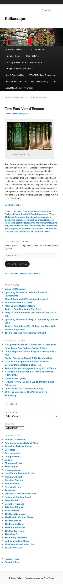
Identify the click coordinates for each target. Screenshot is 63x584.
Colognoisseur (12, 456)
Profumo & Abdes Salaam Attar (20, 493)
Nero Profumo (12, 483)
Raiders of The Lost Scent (18, 496)
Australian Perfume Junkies (18, 446)
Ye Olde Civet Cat (13, 547)
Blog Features (32, 55)
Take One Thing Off (14, 507)
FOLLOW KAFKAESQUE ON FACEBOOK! (23, 273)
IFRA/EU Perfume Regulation (42, 75)
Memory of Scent (13, 476)
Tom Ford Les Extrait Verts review (24, 225)
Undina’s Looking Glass (17, 540)
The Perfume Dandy (15, 523)
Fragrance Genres (13, 55)
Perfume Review (12, 214)
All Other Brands (37, 49)
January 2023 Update (15, 288)
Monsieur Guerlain (14, 480)
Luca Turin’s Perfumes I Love (19, 473)
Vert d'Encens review (40, 231)
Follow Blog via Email (17, 264)
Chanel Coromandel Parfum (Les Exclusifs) (26, 298)
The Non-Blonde (13, 520)
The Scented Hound (15, 530)
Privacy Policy (12, 558)
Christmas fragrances (15, 217)
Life (54, 81)
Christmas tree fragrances (38, 217)
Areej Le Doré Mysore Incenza (20, 305)
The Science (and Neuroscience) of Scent (25, 332)
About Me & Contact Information (19, 87)
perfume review (23, 222)
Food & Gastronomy (39, 81)
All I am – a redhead (15, 439)
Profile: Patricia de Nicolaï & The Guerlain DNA (28, 358)
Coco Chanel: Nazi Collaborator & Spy (24, 388)
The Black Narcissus (15, 513)
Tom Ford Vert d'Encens (33, 228)
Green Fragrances (42, 211)
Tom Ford (25, 214)
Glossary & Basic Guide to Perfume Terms (23, 62)
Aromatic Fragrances (23, 211)
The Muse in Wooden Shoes (19, 517)
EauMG (8, 459)
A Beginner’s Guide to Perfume (19, 68)
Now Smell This (13, 486)
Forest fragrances (35, 219)
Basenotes (10, 449)
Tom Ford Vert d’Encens (24, 108)
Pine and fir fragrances (41, 222)
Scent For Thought (14, 503)
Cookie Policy (12, 562)
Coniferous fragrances (15, 219)
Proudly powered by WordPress (39, 577)
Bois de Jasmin (12, 453)
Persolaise (10, 490)
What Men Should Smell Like (19, 544)
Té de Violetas (12, 510)
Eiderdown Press (13, 463)
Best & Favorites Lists (14, 75)
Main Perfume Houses (15, 49)
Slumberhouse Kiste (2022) (18, 302)
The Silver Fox (12, 534)
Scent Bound (11, 500)
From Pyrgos (11, 466)
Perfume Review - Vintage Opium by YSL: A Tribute (30, 368)
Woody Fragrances (39, 214)
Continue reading (14, 204)
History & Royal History (15, 81)
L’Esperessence (12, 469)
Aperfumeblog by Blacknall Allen (21, 442)
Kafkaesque (15, 18)
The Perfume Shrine (15, 527)
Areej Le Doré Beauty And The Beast (23, 309)
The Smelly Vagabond (16, 537)
